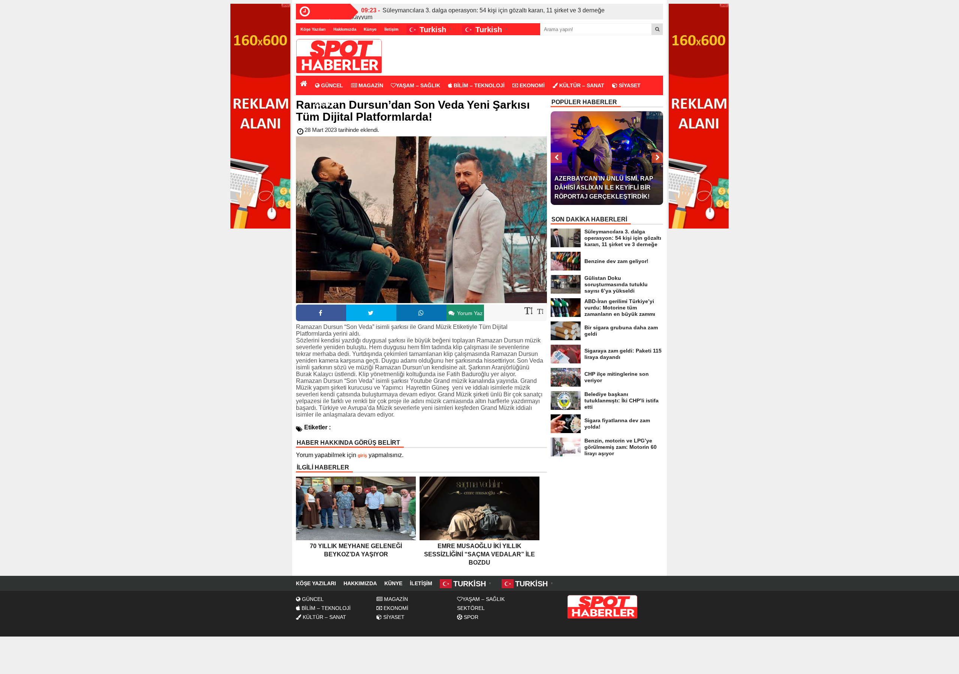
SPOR (328, 104)
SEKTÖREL (471, 608)
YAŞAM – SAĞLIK (418, 85)
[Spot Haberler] (339, 56)
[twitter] (371, 313)
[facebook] (321, 313)
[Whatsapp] (421, 313)
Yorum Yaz (469, 313)
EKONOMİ (531, 85)
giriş (362, 455)
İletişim (391, 29)
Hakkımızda (344, 29)
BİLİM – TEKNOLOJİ (478, 85)
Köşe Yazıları (313, 29)
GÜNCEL (331, 85)
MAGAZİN (370, 85)
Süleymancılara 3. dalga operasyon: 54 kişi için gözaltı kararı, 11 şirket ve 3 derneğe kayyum (478, 13)
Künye (370, 29)
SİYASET (629, 85)
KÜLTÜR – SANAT (581, 85)
